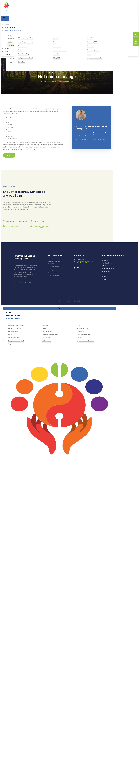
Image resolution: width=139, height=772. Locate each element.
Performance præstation (60, 50)
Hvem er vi (8, 48)
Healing (10, 42)
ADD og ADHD (56, 58)
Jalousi (20, 50)
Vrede (89, 54)
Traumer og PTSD (92, 42)
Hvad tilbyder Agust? (12, 27)
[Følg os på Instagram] (78, 268)
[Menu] (5, 18)
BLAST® (89, 38)
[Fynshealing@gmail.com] (31, 226)
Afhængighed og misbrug (25, 38)
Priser (6, 51)
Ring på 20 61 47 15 (12, 227)
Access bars (11, 35)
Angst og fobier (22, 46)
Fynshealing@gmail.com (41, 227)
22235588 (80, 260)
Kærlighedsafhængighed (25, 58)
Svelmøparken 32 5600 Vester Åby (17, 221)
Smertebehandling (23, 54)
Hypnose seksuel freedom (94, 58)
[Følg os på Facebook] (74, 268)
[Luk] (59, 308)
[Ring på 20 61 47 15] (4, 226)
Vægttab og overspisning (25, 42)
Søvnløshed (56, 54)
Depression (90, 46)
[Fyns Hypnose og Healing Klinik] (4, 14)
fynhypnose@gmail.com (85, 262)
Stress (54, 42)
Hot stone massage (14, 45)
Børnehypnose (57, 46)
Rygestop (55, 38)
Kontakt (7, 55)
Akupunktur (13, 62)
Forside (6, 24)
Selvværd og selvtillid (93, 50)
